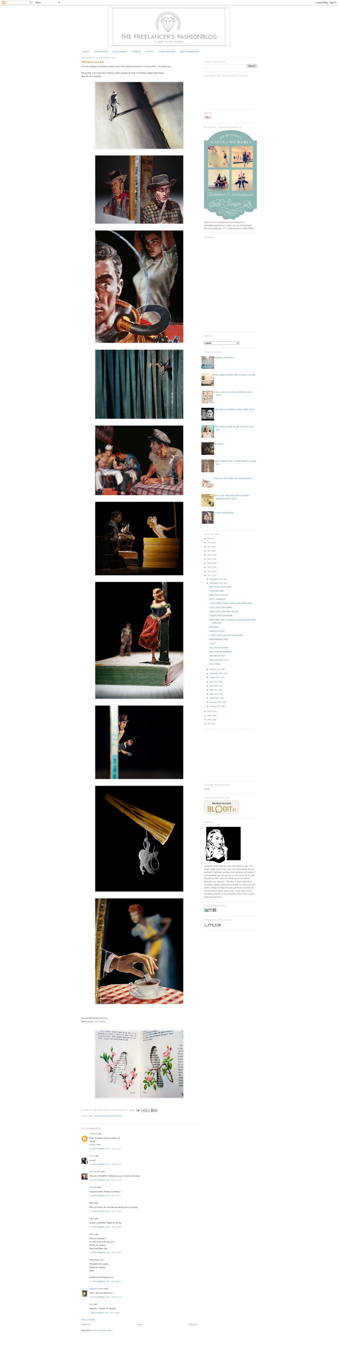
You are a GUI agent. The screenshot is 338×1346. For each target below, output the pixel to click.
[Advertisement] (230, 755)
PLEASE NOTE (101, 51)
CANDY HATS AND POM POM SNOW (226, 635)
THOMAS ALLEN (92, 62)
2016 (209, 554)
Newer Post (86, 1324)
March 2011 (215, 698)
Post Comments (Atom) (102, 1330)
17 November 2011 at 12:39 (105, 1227)
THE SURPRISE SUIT (219, 660)
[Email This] (142, 1110)
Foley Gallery (99, 1021)
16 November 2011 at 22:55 (105, 1195)
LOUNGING (218, 444)
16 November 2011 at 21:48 (105, 1164)
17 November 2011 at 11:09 (105, 1211)
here (106, 1018)
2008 (209, 719)
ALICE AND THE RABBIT (220, 607)
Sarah (91, 1234)
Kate (91, 1304)
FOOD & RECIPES (167, 51)
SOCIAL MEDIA (119, 51)
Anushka (93, 1187)
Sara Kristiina (95, 1171)
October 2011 (215, 669)
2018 (209, 546)
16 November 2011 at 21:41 (105, 1148)
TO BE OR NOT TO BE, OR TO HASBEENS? (232, 478)
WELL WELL (215, 664)
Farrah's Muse (95, 1144)
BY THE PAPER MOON (223, 512)
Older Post (193, 1324)
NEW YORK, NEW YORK (220, 586)
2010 (209, 711)
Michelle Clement (96, 1288)
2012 (209, 571)
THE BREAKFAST (217, 655)
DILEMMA (214, 627)
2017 (209, 550)
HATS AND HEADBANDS (220, 651)
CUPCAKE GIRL (216, 591)
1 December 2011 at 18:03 (104, 1312)
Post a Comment (88, 1319)
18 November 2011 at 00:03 (105, 1281)
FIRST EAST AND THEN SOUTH (223, 611)
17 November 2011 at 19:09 (105, 1252)
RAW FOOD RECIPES (189, 51)
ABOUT (86, 51)
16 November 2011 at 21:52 (105, 1180)
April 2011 (214, 694)
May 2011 (214, 689)
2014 (209, 563)
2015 (209, 559)
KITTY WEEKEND (217, 599)
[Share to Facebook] (152, 1110)
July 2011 (214, 681)
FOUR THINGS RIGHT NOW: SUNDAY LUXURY (234, 374)
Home (139, 1324)
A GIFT (212, 643)
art (91, 1116)
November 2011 (217, 583)
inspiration (100, 1116)
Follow (207, 788)
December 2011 (216, 579)
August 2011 (215, 677)
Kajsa (91, 1218)
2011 (209, 575)
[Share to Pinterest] (156, 1110)
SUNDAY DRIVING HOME (220, 615)
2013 (209, 567)
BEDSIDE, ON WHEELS (223, 357)
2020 (209, 538)
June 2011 (214, 685)
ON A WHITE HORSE (218, 647)
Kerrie (91, 1155)
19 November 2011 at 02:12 (105, 1297)
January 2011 (215, 706)
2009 (209, 715)
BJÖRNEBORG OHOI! (219, 639)
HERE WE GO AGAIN (218, 595)
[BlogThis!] (146, 1110)
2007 (209, 723)
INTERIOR (136, 51)
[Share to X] (149, 1110)
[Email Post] (138, 1110)
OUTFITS (149, 51)
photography (115, 1116)
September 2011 (217, 673)
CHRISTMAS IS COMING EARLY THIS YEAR (233, 409)
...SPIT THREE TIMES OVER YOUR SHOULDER (230, 603)
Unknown (93, 1133)
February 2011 (216, 702)
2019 (209, 542)
